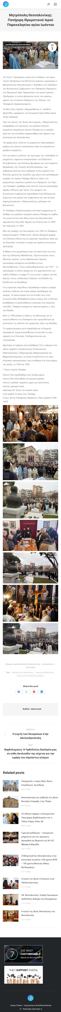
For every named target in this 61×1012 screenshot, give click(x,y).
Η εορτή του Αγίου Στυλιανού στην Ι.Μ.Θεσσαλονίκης (37, 881)
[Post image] (10, 785)
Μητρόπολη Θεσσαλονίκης (45, 672)
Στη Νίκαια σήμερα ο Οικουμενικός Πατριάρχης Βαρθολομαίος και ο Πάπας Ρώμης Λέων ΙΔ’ (38, 818)
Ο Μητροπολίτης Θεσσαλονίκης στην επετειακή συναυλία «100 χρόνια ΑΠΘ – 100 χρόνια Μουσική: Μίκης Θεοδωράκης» (39, 862)
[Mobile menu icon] (55, 4)
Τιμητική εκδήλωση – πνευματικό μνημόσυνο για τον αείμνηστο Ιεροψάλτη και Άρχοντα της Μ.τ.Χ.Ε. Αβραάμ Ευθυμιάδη (37, 839)
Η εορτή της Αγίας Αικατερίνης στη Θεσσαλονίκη (38, 913)
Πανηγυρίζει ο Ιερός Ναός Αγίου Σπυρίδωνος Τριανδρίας (36, 783)
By (48, 664)
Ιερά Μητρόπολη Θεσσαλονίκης (18, 45)
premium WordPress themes (39, 1005)
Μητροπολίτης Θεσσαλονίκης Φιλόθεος (30, 676)
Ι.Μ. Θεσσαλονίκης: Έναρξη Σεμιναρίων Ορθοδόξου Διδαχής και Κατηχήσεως (39, 897)
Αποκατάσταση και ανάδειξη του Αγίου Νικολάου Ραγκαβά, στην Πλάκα (39, 799)
